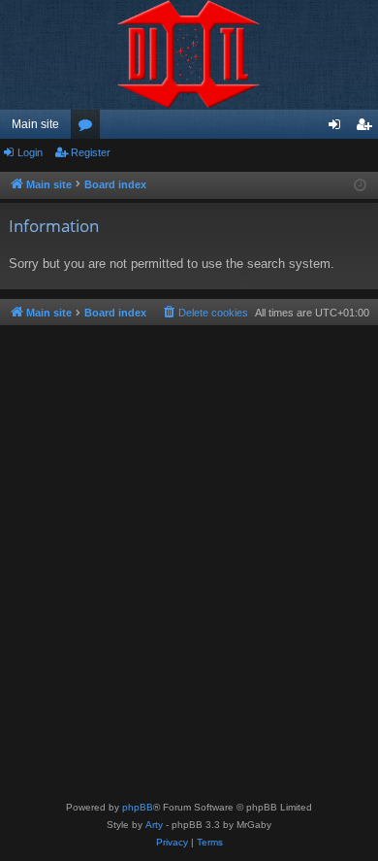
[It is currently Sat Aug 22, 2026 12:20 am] (360, 186)
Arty (154, 824)
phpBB (137, 807)
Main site (35, 124)
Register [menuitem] (367, 128)
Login (30, 152)
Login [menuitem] (338, 128)
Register (90, 152)
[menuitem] (204, 312)
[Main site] (189, 55)
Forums (89, 128)
